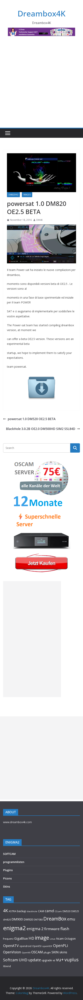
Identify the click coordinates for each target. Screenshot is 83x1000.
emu (71, 919)
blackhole (32, 911)
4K (5, 910)
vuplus (71, 959)
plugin (47, 952)
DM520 (66, 911)
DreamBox (54, 918)
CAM (41, 911)
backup (21, 911)
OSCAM (37, 952)
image (42, 937)
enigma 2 (35, 928)
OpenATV (11, 945)
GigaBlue (21, 938)
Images (27, 194)
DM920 (28, 919)
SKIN (55, 952)
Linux (52, 938)
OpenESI (37, 946)
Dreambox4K (41, 13)
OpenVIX (26, 952)
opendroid (25, 946)
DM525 (75, 911)
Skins (6, 886)
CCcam (58, 911)
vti (54, 960)
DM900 (17, 919)
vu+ (60, 959)
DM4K (39, 220)
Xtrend (7, 966)
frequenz (8, 938)
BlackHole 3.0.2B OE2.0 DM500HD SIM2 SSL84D (40, 429)
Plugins (8, 870)
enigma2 (14, 928)
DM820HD (13, 194)
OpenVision (12, 952)
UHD (23, 959)
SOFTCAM (9, 854)
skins (63, 952)
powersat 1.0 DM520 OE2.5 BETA (32, 419)
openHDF (47, 946)
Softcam (10, 959)
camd (49, 910)
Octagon (70, 938)
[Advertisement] (41, 84)
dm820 (7, 919)
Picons (7, 878)
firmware (52, 928)
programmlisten (13, 862)
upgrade (47, 960)
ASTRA (12, 911)
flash (64, 928)
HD (31, 938)
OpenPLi (60, 945)
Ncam (60, 938)
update (34, 959)
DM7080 (38, 919)
